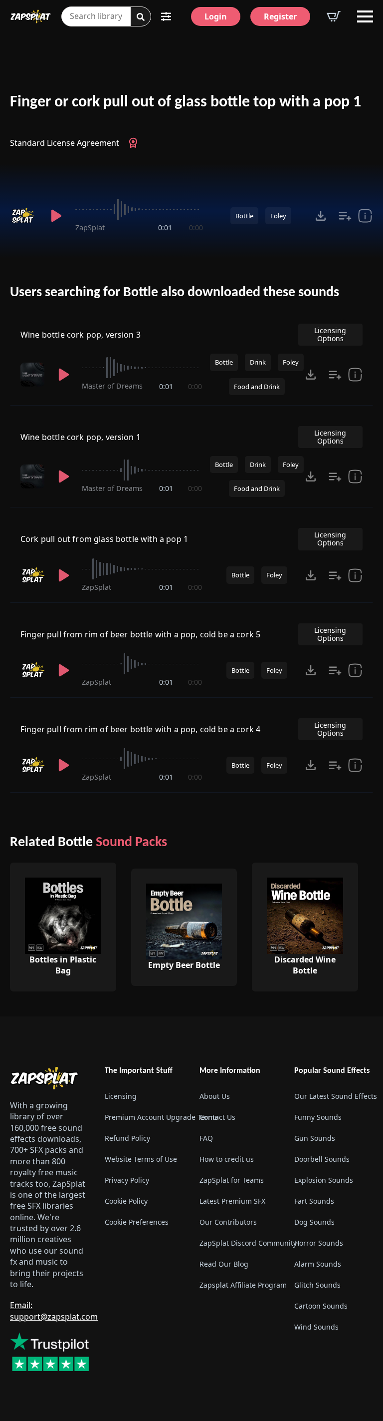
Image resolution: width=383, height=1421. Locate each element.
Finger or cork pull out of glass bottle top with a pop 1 (185, 102)
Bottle (244, 215)
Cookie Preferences (137, 1222)
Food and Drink (257, 386)
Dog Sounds (314, 1222)
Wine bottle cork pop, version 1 (80, 437)
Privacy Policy (127, 1180)
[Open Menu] (365, 16)
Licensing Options (330, 334)
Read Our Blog (223, 1264)
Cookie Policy (126, 1201)
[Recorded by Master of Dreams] (33, 375)
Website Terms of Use (141, 1159)
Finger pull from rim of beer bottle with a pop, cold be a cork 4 (140, 729)
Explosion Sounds (323, 1180)
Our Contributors (228, 1222)
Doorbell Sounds (322, 1159)
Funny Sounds (318, 1117)
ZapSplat (90, 227)
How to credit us (226, 1159)
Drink (258, 362)
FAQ (206, 1138)
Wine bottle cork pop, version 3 (80, 334)
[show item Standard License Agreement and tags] (365, 216)
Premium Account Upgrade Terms (144, 1117)
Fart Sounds (314, 1201)
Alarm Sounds (317, 1264)
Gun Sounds (314, 1138)
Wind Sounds (316, 1327)
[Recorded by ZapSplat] (24, 216)
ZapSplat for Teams (231, 1180)
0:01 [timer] (165, 227)
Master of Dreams (112, 386)
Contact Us (217, 1117)
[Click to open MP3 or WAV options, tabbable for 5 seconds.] (321, 216)
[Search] (141, 17)
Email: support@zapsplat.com (54, 1311)
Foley (278, 215)
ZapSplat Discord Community (238, 1243)
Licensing (121, 1096)
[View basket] (333, 16)
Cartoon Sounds (321, 1306)
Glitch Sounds (317, 1285)
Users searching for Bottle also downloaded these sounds (174, 293)
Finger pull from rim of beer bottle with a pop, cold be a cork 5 (140, 634)
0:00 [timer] (196, 227)
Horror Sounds (318, 1243)
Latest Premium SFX (232, 1201)
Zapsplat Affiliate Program (238, 1285)
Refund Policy (127, 1138)
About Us (214, 1096)
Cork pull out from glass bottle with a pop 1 (104, 538)
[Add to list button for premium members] (345, 216)
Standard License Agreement (64, 142)
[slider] (139, 209)
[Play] (56, 216)
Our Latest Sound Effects (333, 1096)
